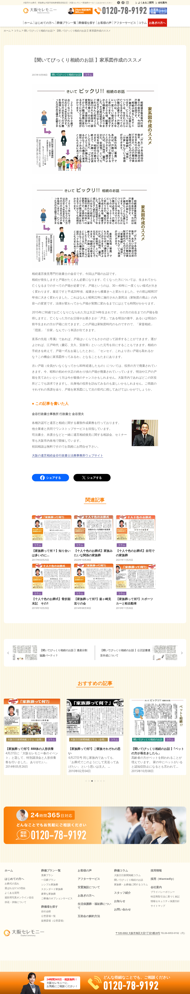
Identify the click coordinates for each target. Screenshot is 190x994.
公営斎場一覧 (48, 916)
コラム (142, 22)
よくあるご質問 (146, 2)
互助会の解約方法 (89, 916)
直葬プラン (47, 875)
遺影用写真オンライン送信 (19, 897)
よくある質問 (12, 892)
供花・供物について (15, 902)
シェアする (53, 478)
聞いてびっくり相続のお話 (66, 74)
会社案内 (162, 2)
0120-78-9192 (124, 11)
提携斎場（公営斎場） (53, 920)
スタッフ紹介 (122, 892)
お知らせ (119, 901)
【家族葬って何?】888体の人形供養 (30, 749)
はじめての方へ (14, 879)
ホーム (28, 22)
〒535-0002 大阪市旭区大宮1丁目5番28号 (138, 933)
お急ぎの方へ (157, 22)
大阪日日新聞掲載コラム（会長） (26, 739)
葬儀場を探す (49, 906)
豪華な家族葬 (48, 893)
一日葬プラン (48, 879)
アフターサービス (125, 22)
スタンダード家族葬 (52, 889)
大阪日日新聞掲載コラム (127, 875)
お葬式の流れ (12, 883)
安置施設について (89, 887)
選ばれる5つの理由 (15, 888)
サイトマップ (158, 905)
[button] (86, 781)
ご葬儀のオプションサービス (57, 898)
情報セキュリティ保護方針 (165, 901)
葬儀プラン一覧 (51, 870)
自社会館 (46, 911)
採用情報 (156, 870)
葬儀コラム (121, 870)
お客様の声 (105, 22)
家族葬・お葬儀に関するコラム (131, 884)
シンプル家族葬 (49, 884)
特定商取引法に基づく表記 (165, 896)
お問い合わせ (122, 909)
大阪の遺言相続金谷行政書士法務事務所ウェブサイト (67, 455)
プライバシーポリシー (163, 892)
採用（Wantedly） (163, 879)
